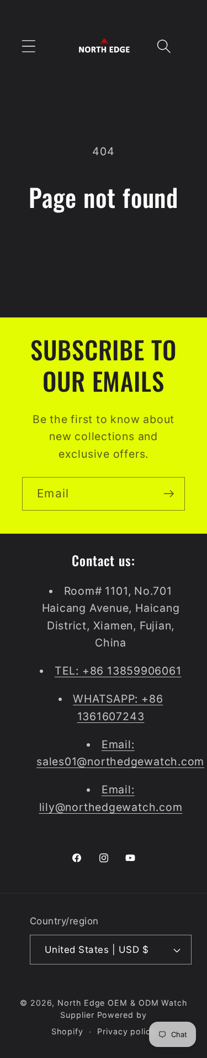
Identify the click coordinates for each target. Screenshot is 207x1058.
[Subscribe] (168, 494)
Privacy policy (126, 1031)
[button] (28, 46)
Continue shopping (103, 250)
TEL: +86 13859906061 (118, 670)
